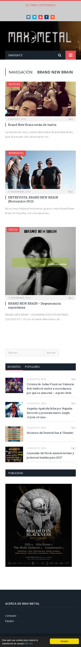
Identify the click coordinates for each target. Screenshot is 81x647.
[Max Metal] (40, 36)
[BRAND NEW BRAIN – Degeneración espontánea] (40, 262)
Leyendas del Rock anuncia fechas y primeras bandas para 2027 (50, 455)
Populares (32, 367)
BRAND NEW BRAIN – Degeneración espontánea (34, 305)
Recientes (14, 367)
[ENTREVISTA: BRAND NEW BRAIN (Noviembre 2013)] (40, 171)
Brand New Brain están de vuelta (32, 125)
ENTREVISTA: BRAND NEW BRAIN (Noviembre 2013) (33, 199)
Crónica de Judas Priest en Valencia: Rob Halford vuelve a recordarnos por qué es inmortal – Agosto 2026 (50, 388)
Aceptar (64, 641)
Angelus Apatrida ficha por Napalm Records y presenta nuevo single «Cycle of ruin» (49, 413)
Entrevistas (16, 153)
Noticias (14, 84)
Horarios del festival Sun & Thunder (50, 433)
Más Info (29, 643)
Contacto (10, 616)
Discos (13, 229)
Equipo (9, 621)
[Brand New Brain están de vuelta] (40, 100)
